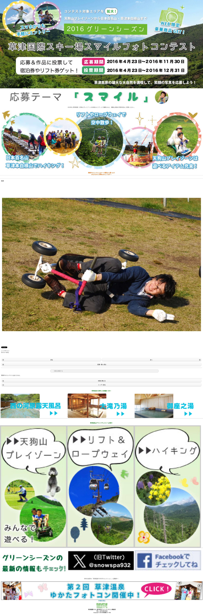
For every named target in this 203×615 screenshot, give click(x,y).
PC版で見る (101, 600)
